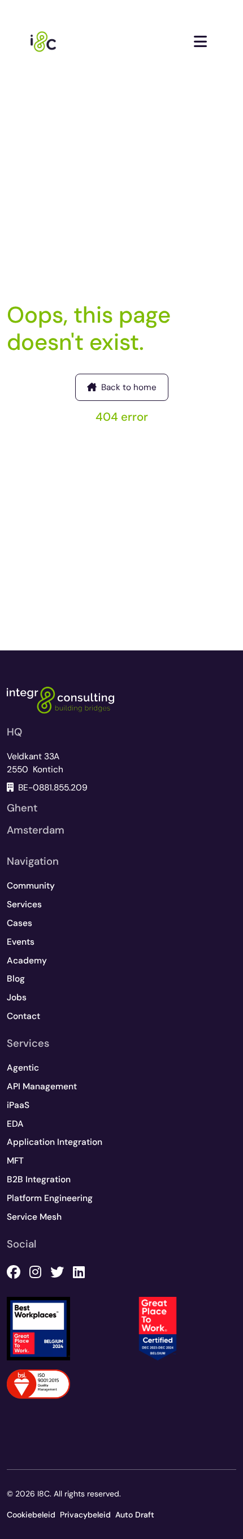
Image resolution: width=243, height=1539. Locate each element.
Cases (19, 923)
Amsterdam (35, 830)
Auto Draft (134, 1515)
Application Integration (54, 1142)
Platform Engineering (50, 1198)
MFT (15, 1160)
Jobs (17, 997)
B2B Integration (39, 1179)
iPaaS (18, 1105)
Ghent (22, 808)
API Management (42, 1086)
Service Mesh (34, 1217)
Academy (27, 960)
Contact (23, 1016)
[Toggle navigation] (200, 41)
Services (24, 904)
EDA (15, 1124)
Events (20, 942)
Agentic (23, 1067)
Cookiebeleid (31, 1515)
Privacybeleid (85, 1515)
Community (31, 885)
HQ (14, 732)
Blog (16, 978)
